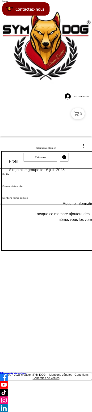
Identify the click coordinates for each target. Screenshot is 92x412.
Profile (5, 174)
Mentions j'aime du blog (15, 198)
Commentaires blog (12, 186)
